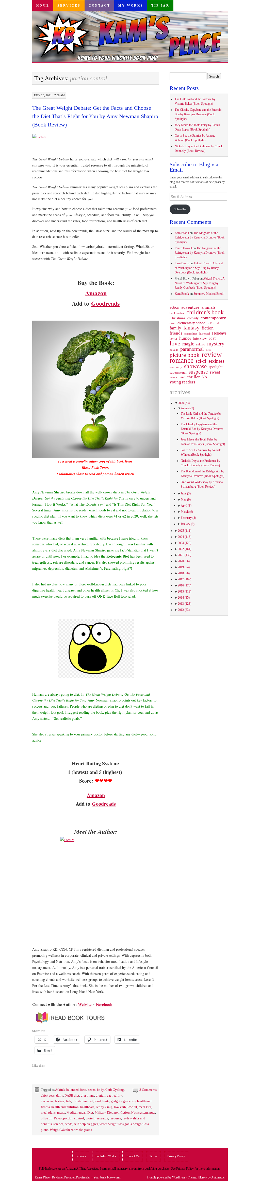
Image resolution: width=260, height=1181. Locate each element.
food (97, 1101)
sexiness (216, 361)
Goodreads (105, 303)
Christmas (177, 318)
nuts (152, 1112)
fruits (105, 1101)
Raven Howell (183, 248)
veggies (92, 1124)
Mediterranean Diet (80, 1112)
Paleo (58, 1118)
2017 (184, 579)
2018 (184, 573)
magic (188, 344)
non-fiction (122, 1112)
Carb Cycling (114, 1090)
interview (200, 338)
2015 (184, 591)
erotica (213, 323)
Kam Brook (182, 233)
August (187, 408)
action (174, 307)
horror (173, 338)
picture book (185, 355)
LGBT (212, 338)
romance (181, 360)
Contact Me (133, 1156)
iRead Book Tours (95, 467)
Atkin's (60, 1090)
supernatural (178, 372)
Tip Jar (160, 5)
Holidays (219, 333)
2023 (184, 543)
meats (61, 1112)
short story (176, 367)
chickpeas (48, 1095)
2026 (184, 403)
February (188, 518)
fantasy (191, 327)
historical (204, 333)
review (127, 1118)
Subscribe (180, 209)
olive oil (47, 1118)
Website (84, 1004)
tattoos (173, 377)
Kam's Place (42, 1177)
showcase (195, 366)
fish (68, 1101)
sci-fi (201, 361)
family (175, 328)
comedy (193, 318)
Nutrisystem (139, 1112)
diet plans (87, 1095)
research (102, 1118)
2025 (184, 530)
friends (176, 333)
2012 (184, 610)
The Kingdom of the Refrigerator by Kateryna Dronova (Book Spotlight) (199, 237)
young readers (182, 382)
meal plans (48, 1112)
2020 (184, 561)
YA (204, 377)
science (58, 1124)
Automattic (217, 1177)
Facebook (104, 1004)
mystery (215, 343)
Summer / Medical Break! (208, 294)
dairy (59, 1095)
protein (90, 1118)
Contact (99, 5)
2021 (184, 555)
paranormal (192, 349)
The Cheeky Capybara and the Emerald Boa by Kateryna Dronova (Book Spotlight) (198, 114)
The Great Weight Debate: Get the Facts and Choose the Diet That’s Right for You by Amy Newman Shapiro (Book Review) (95, 116)
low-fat (132, 1107)
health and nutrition (65, 1107)
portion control (73, 1118)
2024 (184, 537)
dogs (172, 323)
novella (174, 349)
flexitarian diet (83, 1101)
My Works (130, 5)
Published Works (105, 1156)
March (187, 511)
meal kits (145, 1107)
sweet (215, 372)
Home (42, 5)
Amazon (96, 795)
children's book (205, 312)
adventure (190, 307)
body (100, 1090)
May (186, 499)
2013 (184, 603)
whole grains (83, 1130)
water (103, 1124)
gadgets (116, 1101)
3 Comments (148, 1090)
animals (208, 307)
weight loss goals (120, 1124)
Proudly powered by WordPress (166, 1177)
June (186, 493)
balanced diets (76, 1090)
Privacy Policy (176, 1156)
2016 (184, 585)
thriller (193, 377)
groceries (129, 1101)
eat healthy (114, 1095)
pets (208, 349)
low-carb (120, 1107)
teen (182, 377)
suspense (198, 372)
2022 (184, 549)
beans (91, 1090)
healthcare (87, 1107)
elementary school (191, 323)
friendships (190, 333)
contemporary (213, 318)
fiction (208, 328)
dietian (100, 1095)
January (187, 524)
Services (68, 5)
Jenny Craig (104, 1107)
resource (115, 1118)
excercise (47, 1101)
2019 (184, 567)
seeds (68, 1124)
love (175, 343)
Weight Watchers (61, 1130)
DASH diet (71, 1095)
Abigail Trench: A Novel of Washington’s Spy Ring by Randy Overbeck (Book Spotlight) (199, 268)
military (200, 344)
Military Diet (104, 1112)
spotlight (215, 367)
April (186, 505)
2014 (184, 597)
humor (185, 338)
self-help (80, 1124)
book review (177, 313)
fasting (59, 1101)
